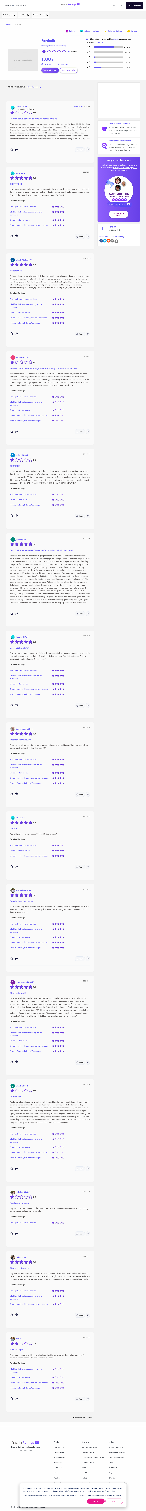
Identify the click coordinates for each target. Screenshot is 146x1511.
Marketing (85, 1478)
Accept (95, 1501)
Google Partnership (116, 1447)
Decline (114, 1501)
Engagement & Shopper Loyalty (93, 1457)
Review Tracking (60, 1483)
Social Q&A (58, 1462)
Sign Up (112, 1478)
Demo (84, 1468)
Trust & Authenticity (116, 1457)
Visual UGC (58, 1468)
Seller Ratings (59, 1452)
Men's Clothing (61, 46)
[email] (112, 241)
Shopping (44, 46)
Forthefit (48, 40)
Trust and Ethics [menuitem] (21, 6)
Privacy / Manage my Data (118, 1483)
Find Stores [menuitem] (8, 6)
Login (111, 1473)
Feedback (57, 1478)
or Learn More (120, 170)
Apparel (52, 46)
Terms (111, 1462)
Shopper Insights (88, 1462)
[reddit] (108, 241)
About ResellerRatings (117, 1452)
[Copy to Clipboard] (116, 241)
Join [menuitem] (114, 6)
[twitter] (105, 241)
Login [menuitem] (121, 6)
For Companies (134, 5)
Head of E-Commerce (89, 1483)
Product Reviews (60, 1457)
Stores (8, 25)
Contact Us (113, 1468)
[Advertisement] (118, 100)
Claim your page (118, 214)
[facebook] (101, 241)
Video (56, 1473)
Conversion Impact (88, 1452)
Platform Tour (59, 1447)
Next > (91, 1418)
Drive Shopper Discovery (90, 1447)
